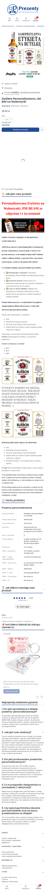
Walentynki (40, 26)
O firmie (5, 879)
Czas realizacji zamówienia (12, 856)
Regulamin (6, 843)
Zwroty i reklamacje (9, 838)
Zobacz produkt (11, 691)
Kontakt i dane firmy (9, 877)
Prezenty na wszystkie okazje (25, 26)
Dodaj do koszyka (20, 129)
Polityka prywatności (9, 866)
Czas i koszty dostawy (10, 854)
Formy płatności (8, 852)
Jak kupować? (7, 868)
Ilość (3, 116)
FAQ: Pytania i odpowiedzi (11, 840)
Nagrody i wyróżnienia (10, 882)
